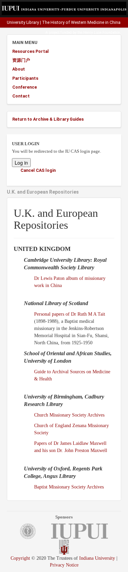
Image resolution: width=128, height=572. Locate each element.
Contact (21, 96)
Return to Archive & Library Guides (48, 119)
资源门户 (21, 60)
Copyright (20, 558)
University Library (23, 22)
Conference (24, 87)
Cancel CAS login (38, 170)
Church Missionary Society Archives (69, 415)
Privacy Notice (64, 565)
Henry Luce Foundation (101, 32)
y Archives (93, 487)
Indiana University (97, 558)
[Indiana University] (64, 550)
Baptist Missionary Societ (58, 487)
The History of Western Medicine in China (81, 22)
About (18, 69)
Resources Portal (30, 51)
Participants (25, 78)
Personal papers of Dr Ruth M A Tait (69, 314)
